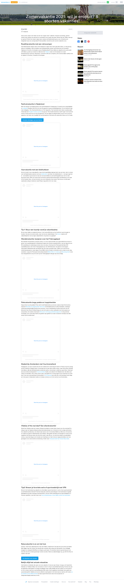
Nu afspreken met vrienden (30, 558)
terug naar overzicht (90, 33)
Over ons (64, 581)
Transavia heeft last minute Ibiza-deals (59, 438)
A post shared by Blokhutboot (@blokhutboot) (40, 225)
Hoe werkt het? (72, 581)
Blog (86, 581)
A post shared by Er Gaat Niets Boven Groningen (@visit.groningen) (40, 359)
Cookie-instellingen (54, 581)
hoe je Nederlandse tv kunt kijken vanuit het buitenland (56, 495)
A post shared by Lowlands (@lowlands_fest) (40, 165)
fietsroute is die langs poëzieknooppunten (50, 312)
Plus (90, 581)
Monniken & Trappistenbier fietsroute (35, 306)
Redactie (25, 31)
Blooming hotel (66, 252)
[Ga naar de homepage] (26, 581)
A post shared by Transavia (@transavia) (40, 482)
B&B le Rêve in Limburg (54, 252)
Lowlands (25, 108)
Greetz (59, 234)
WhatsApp (96, 581)
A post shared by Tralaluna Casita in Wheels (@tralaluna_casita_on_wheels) (40, 99)
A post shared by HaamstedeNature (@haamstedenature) (40, 297)
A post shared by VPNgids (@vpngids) (40, 539)
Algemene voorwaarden (33, 581)
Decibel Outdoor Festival (35, 111)
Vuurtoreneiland (41, 372)
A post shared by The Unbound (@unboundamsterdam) (40, 421)
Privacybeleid (44, 581)
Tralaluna (47, 51)
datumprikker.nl (5, 2)
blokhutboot (44, 174)
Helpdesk (80, 581)
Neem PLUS (14, 2)
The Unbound (48, 375)
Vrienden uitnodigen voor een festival (32, 120)
